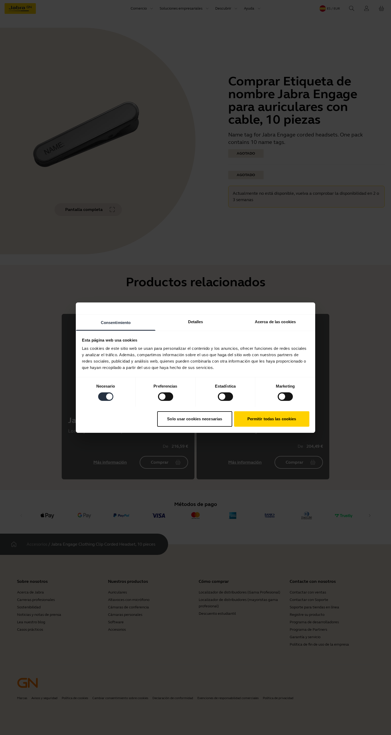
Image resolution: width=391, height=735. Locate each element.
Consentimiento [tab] (116, 322)
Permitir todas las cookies (271, 418)
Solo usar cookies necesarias (194, 418)
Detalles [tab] (195, 321)
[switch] (165, 396)
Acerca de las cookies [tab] (275, 321)
